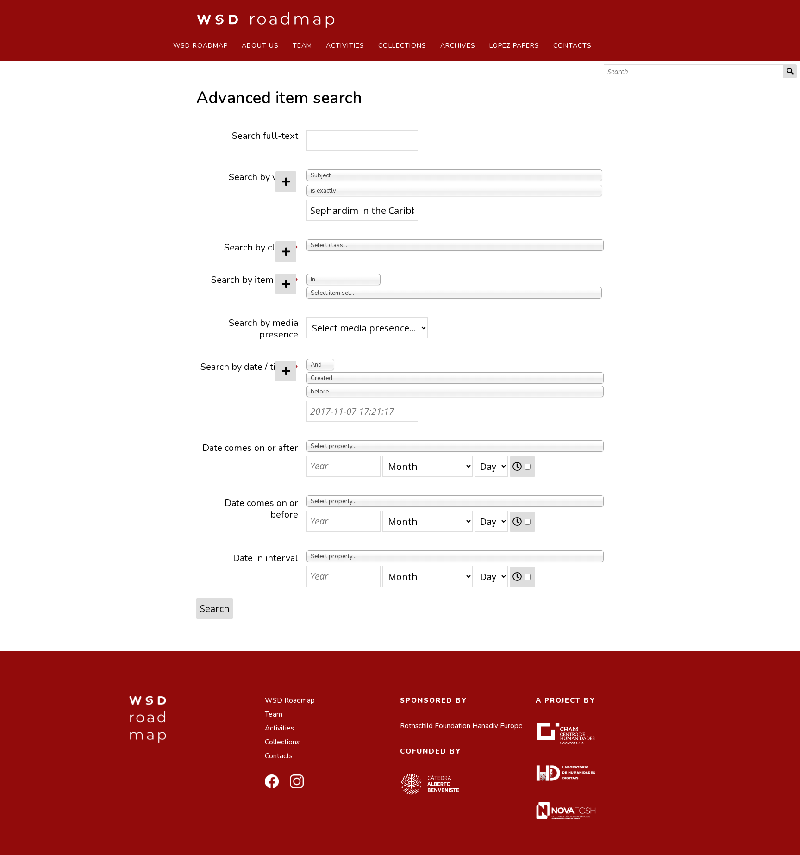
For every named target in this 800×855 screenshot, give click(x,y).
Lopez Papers (514, 45)
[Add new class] (285, 251)
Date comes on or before (261, 509)
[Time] (522, 466)
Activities (345, 45)
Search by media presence (263, 329)
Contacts (572, 45)
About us (260, 45)
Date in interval (265, 558)
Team (302, 45)
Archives (457, 45)
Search (790, 71)
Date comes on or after (250, 448)
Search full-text (265, 136)
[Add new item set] (285, 284)
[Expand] (296, 247)
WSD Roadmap (200, 45)
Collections (402, 45)
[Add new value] (285, 181)
